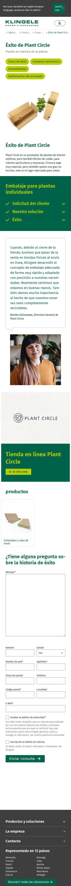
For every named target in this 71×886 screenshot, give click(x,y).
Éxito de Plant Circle (58, 32)
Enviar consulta (22, 758)
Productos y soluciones (26, 32)
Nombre (10, 647)
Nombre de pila (14, 661)
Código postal (13, 689)
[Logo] (29, 23)
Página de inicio (12, 32)
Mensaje (11, 572)
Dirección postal (14, 675)
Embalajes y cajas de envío (16, 542)
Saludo (40, 647)
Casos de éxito (39, 32)
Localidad (42, 689)
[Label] (60, 23)
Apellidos (42, 661)
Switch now (58, 8)
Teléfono (41, 675)
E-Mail (9, 703)
